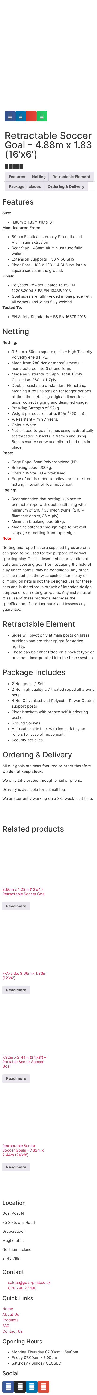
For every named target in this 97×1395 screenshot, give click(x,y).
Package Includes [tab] (25, 186)
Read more (16, 906)
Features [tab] (17, 176)
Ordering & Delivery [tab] (66, 186)
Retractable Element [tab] (71, 176)
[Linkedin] (32, 1387)
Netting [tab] (39, 176)
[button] (10, 116)
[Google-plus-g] (43, 1387)
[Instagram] (20, 1387)
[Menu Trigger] (87, 13)
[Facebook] (8, 1387)
